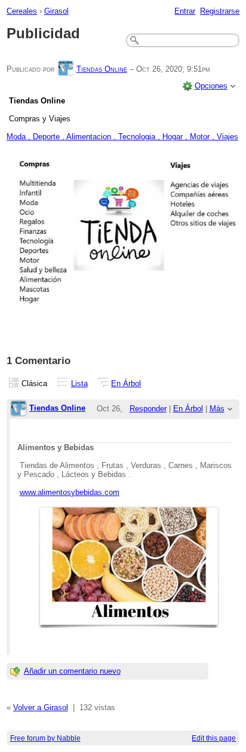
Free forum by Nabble (45, 738)
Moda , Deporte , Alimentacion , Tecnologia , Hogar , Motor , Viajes (122, 136)
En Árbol (126, 383)
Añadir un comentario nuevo (72, 671)
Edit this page (214, 738)
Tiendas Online (101, 69)
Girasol (56, 11)
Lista (79, 383)
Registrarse (219, 11)
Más (217, 408)
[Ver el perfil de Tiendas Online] (65, 69)
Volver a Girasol (40, 707)
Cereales (22, 11)
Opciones (211, 85)
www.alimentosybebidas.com (69, 492)
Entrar (184, 11)
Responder (148, 408)
